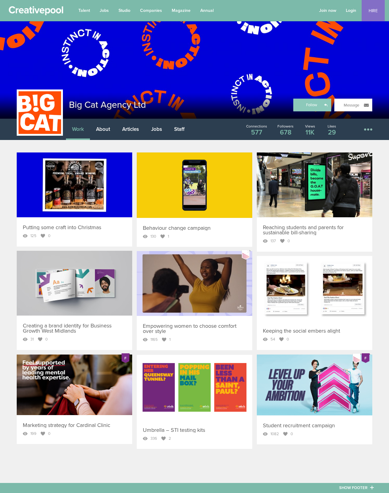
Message (351, 105)
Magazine (181, 10)
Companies (151, 10)
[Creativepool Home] (36, 12)
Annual (207, 10)
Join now (327, 10)
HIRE (373, 10)
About (103, 129)
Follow (311, 105)
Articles (130, 129)
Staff (179, 129)
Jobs (104, 10)
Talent (84, 10)
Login (351, 10)
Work (78, 129)
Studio (124, 10)
